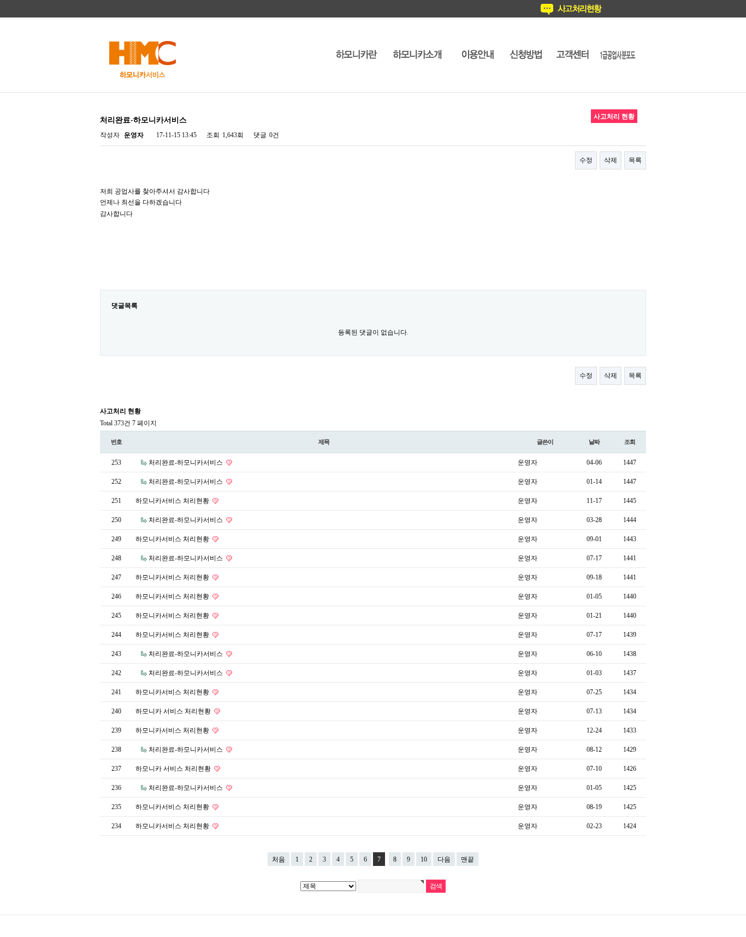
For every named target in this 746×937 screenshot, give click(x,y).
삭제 (610, 160)
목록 (635, 160)
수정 (586, 160)
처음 (278, 859)
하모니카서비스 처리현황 (173, 501)
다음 (444, 859)
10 (424, 859)
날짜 (594, 441)
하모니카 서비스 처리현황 (173, 711)
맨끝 (467, 859)
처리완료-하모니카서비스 (186, 462)
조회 (629, 441)
